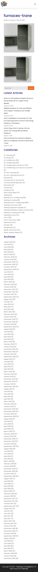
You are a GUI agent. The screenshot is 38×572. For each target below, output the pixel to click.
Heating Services (10, 215)
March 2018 (8, 491)
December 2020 (10, 409)
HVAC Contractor (10, 220)
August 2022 (8, 359)
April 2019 (7, 459)
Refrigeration (8, 227)
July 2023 (7, 332)
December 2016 (9, 528)
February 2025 (9, 284)
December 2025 (10, 262)
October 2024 (9, 294)
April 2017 (7, 519)
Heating (6, 195)
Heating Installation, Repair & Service (17, 210)
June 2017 (7, 513)
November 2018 (9, 471)
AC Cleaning (8, 155)
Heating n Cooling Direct (12, 213)
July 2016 (7, 541)
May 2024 (7, 307)
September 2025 (10, 269)
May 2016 (7, 546)
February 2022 (9, 374)
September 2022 (10, 357)
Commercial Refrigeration (13, 183)
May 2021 (7, 396)
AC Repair (7, 158)
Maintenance (8, 222)
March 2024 (8, 312)
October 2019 (8, 444)
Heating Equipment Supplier (14, 207)
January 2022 (8, 377)
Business (7, 178)
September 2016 (10, 536)
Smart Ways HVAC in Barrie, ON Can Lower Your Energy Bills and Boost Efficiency (17, 130)
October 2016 (9, 533)
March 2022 (8, 372)
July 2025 (7, 272)
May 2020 (7, 426)
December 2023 (9, 319)
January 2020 (9, 436)
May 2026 (7, 250)
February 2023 (9, 344)
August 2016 (8, 538)
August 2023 (8, 329)
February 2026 (9, 257)
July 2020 (7, 421)
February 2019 (9, 464)
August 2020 (8, 419)
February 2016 (9, 553)
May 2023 (7, 337)
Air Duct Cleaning (10, 173)
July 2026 (7, 244)
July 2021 (7, 391)
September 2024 (10, 297)
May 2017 (7, 516)
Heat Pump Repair (10, 193)
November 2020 (9, 411)
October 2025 (9, 267)
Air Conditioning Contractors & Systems (18, 168)
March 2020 (8, 431)
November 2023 (9, 322)
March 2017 (8, 521)
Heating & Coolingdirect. (25, 567)
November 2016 (9, 531)
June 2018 (7, 484)
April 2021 (7, 399)
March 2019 (8, 461)
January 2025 (9, 287)
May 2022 (7, 367)
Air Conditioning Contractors (14, 165)
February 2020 (9, 434)
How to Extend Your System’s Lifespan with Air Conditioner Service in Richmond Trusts (18, 140)
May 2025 (7, 277)
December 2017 (9, 499)
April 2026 (7, 252)
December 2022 (9, 349)
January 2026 (9, 259)
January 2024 (9, 317)
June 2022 (7, 364)
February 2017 (9, 523)
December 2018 (9, 469)
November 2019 (9, 441)
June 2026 (7, 247)
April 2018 (7, 489)
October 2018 (9, 474)
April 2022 (7, 369)
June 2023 (7, 334)
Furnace (7, 188)
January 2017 (8, 526)
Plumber (7, 225)
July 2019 (7, 451)
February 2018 (9, 494)
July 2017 (7, 511)
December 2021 (9, 379)
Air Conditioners (9, 160)
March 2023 (8, 342)
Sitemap (25, 569)
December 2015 (9, 558)
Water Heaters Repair (12, 232)
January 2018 (8, 496)
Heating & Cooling (10, 200)
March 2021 (8, 401)
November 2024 (9, 292)
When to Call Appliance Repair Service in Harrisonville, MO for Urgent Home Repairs (18, 100)
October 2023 (9, 324)
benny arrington (11, 20)
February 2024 (9, 314)
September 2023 (10, 327)
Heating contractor (11, 205)
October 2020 (9, 414)
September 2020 (10, 416)
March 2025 (8, 282)
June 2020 (7, 424)
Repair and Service (10, 230)
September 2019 (10, 446)
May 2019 (7, 456)
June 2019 (7, 454)
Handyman (8, 190)
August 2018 (8, 479)
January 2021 (8, 406)
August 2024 (8, 299)
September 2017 (10, 506)
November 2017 (9, 501)
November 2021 (9, 381)
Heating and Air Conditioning (14, 203)
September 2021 (10, 386)
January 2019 (8, 466)
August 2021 (8, 389)
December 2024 (10, 289)
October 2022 (9, 354)
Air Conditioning (9, 163)
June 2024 (7, 304)
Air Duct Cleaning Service (13, 175)
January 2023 (8, 347)
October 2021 (8, 384)
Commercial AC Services (13, 180)
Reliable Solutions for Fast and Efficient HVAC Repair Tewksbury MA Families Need (18, 110)
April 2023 (7, 339)
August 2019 (8, 449)
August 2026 (8, 242)
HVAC (6, 217)
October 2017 (9, 504)
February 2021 (9, 404)
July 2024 (7, 302)
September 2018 (10, 476)
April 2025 (7, 279)
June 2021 (7, 394)
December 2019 (9, 439)
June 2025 (7, 274)
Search (31, 88)
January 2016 (8, 556)
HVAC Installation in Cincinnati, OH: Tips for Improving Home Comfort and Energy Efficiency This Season (19, 120)
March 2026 (8, 254)
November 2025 (9, 264)
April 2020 (7, 429)
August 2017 (8, 509)
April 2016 (7, 548)
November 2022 (9, 352)
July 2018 (7, 481)
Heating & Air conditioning (13, 197)
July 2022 (7, 362)
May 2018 (7, 486)
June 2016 (7, 543)
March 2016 (8, 551)
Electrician (7, 185)
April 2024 (7, 309)
